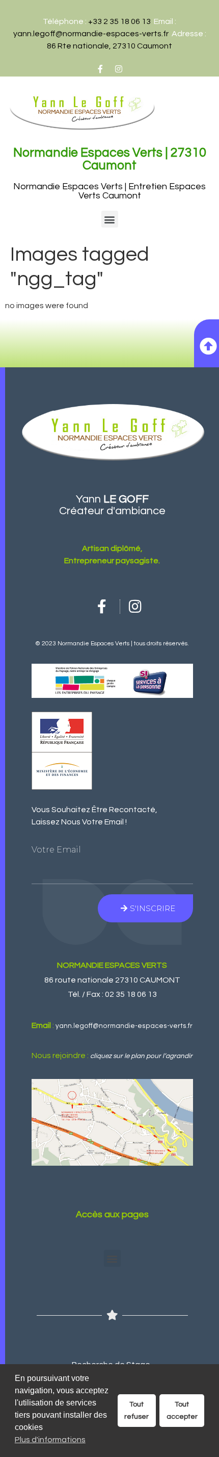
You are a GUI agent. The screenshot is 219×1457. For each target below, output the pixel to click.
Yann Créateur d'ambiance (112, 505)
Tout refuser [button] (136, 1410)
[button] (109, 219)
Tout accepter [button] (182, 1410)
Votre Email (56, 850)
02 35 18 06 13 (131, 994)
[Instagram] (119, 69)
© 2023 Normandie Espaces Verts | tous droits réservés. (112, 643)
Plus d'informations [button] (50, 1440)
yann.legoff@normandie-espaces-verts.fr (91, 34)
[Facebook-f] (100, 69)
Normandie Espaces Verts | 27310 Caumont (109, 159)
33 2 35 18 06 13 (122, 21)
